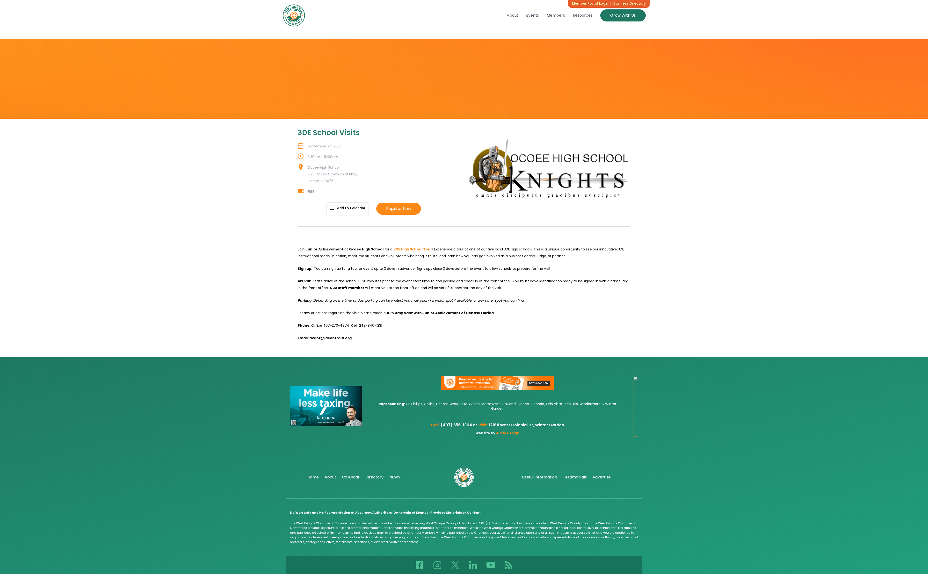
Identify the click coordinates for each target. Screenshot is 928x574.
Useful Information (539, 477)
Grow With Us (623, 15)
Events (532, 15)
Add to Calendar (351, 207)
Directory (374, 477)
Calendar (351, 477)
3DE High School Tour (412, 249)
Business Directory (629, 3)
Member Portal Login (590, 3)
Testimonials (575, 477)
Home (313, 477)
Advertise (602, 477)
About (512, 15)
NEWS (394, 477)
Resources (583, 15)
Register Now (398, 208)
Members (556, 15)
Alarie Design (507, 433)
